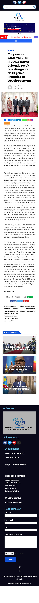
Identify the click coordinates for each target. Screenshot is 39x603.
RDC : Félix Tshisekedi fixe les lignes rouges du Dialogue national (18, 369)
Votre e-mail (9, 520)
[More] (7, 123)
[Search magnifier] (34, 7)
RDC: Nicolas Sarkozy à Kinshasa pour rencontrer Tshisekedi (27, 308)
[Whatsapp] (24, 120)
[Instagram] (30, 120)
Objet (6, 527)
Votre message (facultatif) (13, 534)
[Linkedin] (18, 120)
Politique (10, 50)
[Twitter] (13, 120)
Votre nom (8, 513)
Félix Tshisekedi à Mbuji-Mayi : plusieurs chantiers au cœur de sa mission (19, 349)
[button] (18, 33)
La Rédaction (21, 86)
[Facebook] (7, 120)
